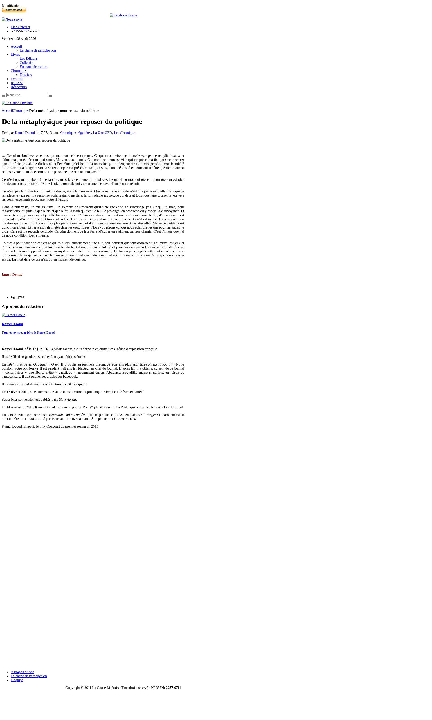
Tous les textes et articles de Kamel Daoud (28, 332)
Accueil (7, 110)
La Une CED (102, 133)
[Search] (3, 96)
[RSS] (12, 19)
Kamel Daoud (25, 133)
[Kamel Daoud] (13, 315)
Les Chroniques (125, 133)
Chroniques (21, 110)
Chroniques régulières (75, 133)
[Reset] (50, 96)
